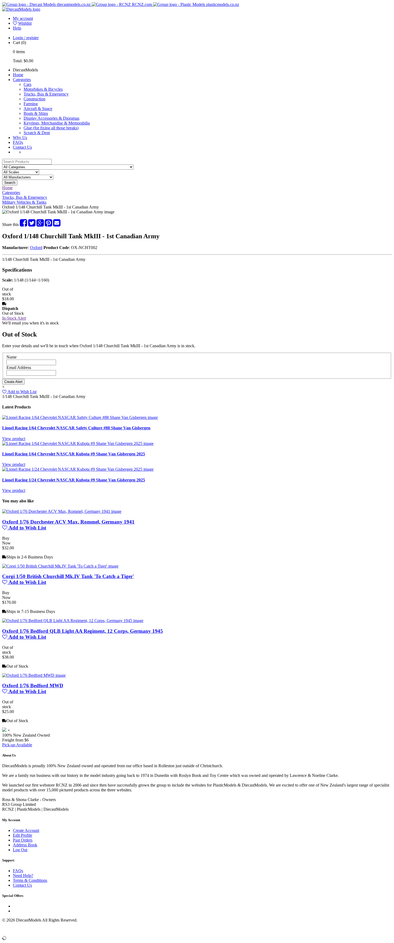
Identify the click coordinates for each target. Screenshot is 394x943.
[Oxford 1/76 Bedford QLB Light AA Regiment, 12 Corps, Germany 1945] (72, 620)
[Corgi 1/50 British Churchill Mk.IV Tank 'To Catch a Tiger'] (60, 566)
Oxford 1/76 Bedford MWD (32, 685)
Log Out (20, 849)
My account (23, 18)
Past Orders (22, 840)
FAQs (18, 142)
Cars (27, 84)
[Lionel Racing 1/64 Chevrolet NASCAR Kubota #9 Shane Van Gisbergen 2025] (78, 443)
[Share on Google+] (40, 224)
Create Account (26, 830)
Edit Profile (22, 835)
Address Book (25, 845)
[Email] (56, 224)
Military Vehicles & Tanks (24, 202)
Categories (22, 79)
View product (13, 438)
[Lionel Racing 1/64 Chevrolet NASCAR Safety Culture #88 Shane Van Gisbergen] (80, 417)
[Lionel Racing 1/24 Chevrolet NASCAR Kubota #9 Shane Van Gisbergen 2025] (78, 469)
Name (11, 357)
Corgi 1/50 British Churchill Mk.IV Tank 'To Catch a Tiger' (68, 576)
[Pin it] (48, 224)
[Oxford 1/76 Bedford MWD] (34, 675)
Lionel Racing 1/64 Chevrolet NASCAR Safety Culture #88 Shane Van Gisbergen (76, 428)
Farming (31, 103)
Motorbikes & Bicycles (43, 89)
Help (17, 28)
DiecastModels (25, 70)
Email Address (18, 367)
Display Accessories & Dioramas (51, 118)
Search (9, 183)
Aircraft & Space (38, 108)
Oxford (36, 247)
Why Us (20, 137)
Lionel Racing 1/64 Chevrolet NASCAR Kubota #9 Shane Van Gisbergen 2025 (73, 454)
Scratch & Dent (37, 132)
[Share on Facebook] (23, 224)
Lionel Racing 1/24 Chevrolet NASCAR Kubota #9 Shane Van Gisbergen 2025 (73, 480)
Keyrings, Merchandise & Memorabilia (57, 123)
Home (18, 74)
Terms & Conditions (30, 880)
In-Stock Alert (14, 318)
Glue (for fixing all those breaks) (51, 128)
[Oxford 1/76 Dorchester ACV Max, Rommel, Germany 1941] (61, 511)
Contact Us (22, 147)
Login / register (26, 37)
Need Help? (23, 875)
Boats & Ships (36, 113)
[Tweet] (31, 224)
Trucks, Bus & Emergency (46, 94)
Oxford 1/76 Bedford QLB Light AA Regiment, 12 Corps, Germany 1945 (82, 631)
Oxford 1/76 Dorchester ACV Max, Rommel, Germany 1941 (68, 522)
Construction (34, 99)
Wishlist (25, 23)
